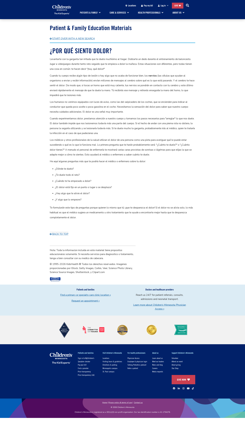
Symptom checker (84, 361)
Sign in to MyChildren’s (86, 358)
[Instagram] (183, 388)
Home (104, 402)
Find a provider (83, 368)
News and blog (157, 364)
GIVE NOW (181, 379)
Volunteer (175, 358)
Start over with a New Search (73, 38)
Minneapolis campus (110, 368)
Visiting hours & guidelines (112, 361)
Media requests (157, 371)
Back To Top (60, 234)
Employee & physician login (137, 361)
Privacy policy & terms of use (120, 402)
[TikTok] (193, 388)
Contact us (138, 402)
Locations (132, 5)
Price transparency (84, 371)
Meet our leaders (158, 361)
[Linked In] (179, 388)
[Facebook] (174, 388)
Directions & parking (110, 364)
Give (176, 5)
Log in (163, 5)
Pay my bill (148, 5)
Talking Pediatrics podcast (136, 364)
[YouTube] (188, 388)
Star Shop (175, 368)
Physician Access (133, 358)
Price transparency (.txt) (86, 375)
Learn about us (157, 358)
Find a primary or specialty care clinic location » (85, 295)
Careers (154, 368)
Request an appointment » (85, 301)
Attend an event (177, 361)
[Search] (187, 5)
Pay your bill (82, 364)
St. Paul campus (108, 371)
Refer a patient (132, 368)
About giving (176, 364)
